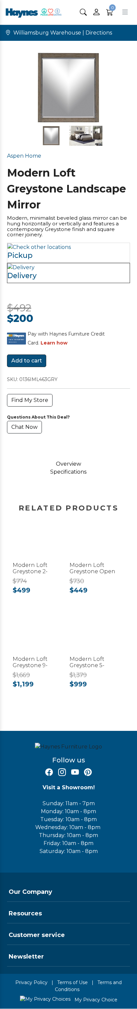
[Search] (83, 12)
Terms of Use (72, 982)
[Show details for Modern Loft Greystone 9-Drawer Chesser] (40, 636)
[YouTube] (75, 772)
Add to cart (26, 360)
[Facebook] (49, 772)
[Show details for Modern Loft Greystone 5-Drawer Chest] (96, 636)
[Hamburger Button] (125, 12)
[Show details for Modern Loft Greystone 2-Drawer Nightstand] (40, 543)
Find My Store (29, 400)
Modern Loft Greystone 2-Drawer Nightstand (40, 571)
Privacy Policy (31, 982)
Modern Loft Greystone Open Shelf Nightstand (93, 571)
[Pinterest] (88, 772)
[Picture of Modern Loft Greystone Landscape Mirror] (51, 135)
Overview (68, 464)
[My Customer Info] (96, 12)
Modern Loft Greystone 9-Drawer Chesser (35, 665)
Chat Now (24, 427)
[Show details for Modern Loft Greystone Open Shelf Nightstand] (96, 543)
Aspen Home (24, 156)
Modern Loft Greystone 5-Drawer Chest (88, 665)
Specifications (68, 472)
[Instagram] (62, 772)
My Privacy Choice (95, 1000)
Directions (98, 33)
